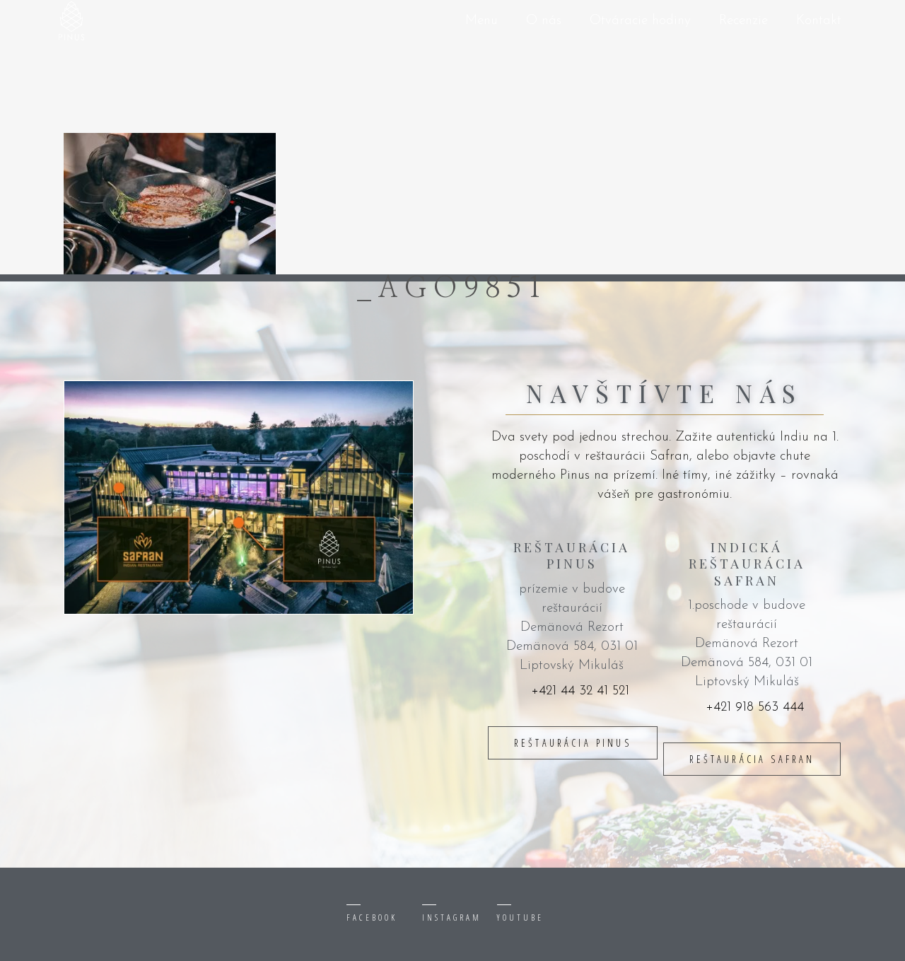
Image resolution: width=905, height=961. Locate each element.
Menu (481, 21)
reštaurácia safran (752, 759)
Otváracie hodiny (640, 21)
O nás (543, 21)
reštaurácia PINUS (572, 743)
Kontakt (818, 21)
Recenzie (743, 21)
